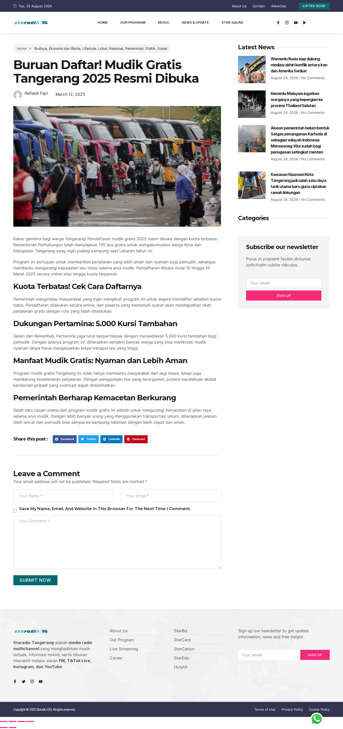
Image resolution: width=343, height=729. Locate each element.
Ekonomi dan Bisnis (64, 48)
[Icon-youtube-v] (295, 22)
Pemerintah (134, 48)
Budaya (40, 48)
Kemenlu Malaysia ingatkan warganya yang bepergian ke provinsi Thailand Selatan (297, 99)
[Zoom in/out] (30, 721)
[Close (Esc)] (4, 721)
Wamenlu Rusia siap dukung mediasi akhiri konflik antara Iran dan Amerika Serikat (299, 64)
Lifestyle (89, 48)
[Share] (12, 721)
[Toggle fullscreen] (21, 721)
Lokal (102, 48)
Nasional (116, 48)
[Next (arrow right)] (12, 727)
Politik (150, 48)
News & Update (195, 22)
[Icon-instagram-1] (287, 22)
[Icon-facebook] (278, 22)
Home (103, 22)
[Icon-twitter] (23, 681)
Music (163, 22)
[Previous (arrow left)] (4, 727)
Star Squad (232, 22)
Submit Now (35, 580)
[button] (65, 439)
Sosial (162, 48)
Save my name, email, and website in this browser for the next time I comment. (105, 508)
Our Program (132, 22)
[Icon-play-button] (304, 22)
